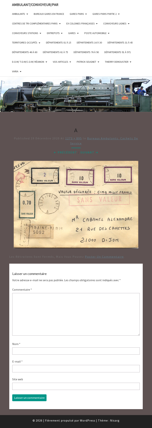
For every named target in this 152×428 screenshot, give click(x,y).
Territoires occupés (24, 42)
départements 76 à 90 (86, 52)
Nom (16, 344)
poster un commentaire (104, 256)
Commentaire (22, 289)
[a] (76, 205)
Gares (72, 33)
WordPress (87, 420)
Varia (15, 71)
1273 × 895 (73, 138)
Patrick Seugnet (86, 61)
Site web (17, 379)
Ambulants (18, 14)
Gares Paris (77, 14)
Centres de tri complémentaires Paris (35, 23)
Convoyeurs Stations (25, 33)
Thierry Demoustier (116, 61)
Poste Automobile (95, 33)
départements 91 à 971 (117, 52)
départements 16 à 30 (89, 42)
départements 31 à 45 (120, 42)
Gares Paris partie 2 (104, 14)
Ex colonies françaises (80, 23)
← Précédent (65, 152)
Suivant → (89, 152)
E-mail (17, 361)
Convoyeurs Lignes (114, 23)
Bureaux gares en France (49, 14)
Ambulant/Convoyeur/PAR (35, 4)
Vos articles (60, 61)
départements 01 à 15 (58, 42)
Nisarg (115, 420)
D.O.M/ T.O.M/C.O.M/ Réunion (28, 61)
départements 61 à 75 (55, 52)
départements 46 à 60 (24, 52)
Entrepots (53, 33)
